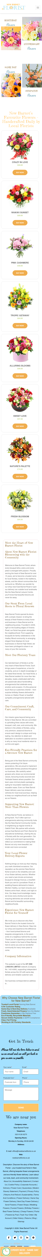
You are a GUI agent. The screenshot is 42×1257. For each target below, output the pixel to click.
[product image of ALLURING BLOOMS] (20, 349)
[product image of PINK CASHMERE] (20, 246)
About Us (7, 1181)
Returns (28, 1218)
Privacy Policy (33, 1191)
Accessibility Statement (21, 1181)
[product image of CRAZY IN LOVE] (20, 145)
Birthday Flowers (31, 1208)
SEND (21, 1107)
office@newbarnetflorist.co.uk (24, 1151)
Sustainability (27, 1194)
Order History (18, 1218)
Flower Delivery (23, 1198)
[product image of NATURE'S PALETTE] (20, 449)
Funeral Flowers (17, 1208)
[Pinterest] (33, 1237)
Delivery (6, 1188)
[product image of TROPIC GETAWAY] (20, 298)
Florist (36, 1211)
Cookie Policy (13, 1184)
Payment (22, 1191)
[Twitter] (15, 1237)
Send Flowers (10, 1204)
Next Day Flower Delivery (27, 1201)
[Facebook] (8, 1237)
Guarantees (27, 1188)
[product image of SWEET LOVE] (20, 399)
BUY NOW (20, 172)
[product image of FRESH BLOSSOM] (20, 500)
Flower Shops (23, 1204)
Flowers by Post (12, 1214)
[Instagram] (21, 1237)
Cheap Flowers (27, 1211)
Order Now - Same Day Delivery (24, 1251)
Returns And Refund (12, 1194)
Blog (34, 1218)
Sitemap (21, 1221)
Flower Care (16, 1188)
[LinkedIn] (27, 1237)
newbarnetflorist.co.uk (21, 1157)
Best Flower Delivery (11, 1211)
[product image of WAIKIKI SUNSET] (20, 196)
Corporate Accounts (29, 1184)
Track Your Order (26, 1214)
